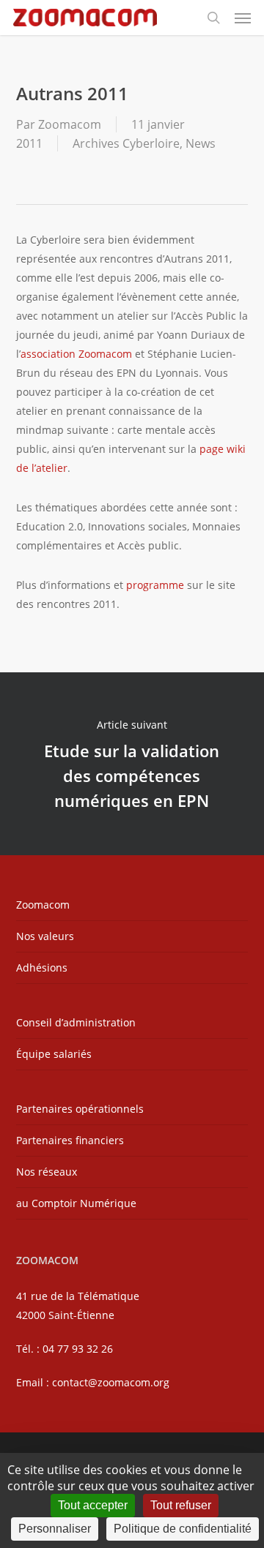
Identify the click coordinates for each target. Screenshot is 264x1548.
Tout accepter (93, 1505)
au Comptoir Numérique (76, 1203)
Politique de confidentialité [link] (183, 1528)
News (201, 143)
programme (155, 585)
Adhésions (41, 967)
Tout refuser (180, 1505)
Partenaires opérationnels (80, 1109)
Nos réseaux (46, 1172)
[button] (243, 17)
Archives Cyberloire (126, 143)
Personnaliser (54, 1528)
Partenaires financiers (70, 1140)
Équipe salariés (54, 1054)
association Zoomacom (76, 354)
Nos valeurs (45, 936)
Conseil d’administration (76, 1022)
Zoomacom (69, 124)
